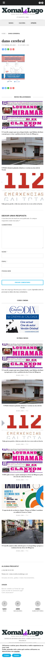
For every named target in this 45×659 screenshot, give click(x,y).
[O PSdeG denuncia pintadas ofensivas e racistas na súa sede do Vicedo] (22, 403)
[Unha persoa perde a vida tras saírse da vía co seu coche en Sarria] (22, 438)
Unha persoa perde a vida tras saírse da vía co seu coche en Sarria (22, 204)
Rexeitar (16, 655)
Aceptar (6, 655)
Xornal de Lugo (10, 45)
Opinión (33, 23)
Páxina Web (6, 271)
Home (4, 33)
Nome (4, 252)
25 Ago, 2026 (20, 479)
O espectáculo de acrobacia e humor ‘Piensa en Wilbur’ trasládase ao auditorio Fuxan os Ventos (22, 511)
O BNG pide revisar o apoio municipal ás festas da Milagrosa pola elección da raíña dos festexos (22, 475)
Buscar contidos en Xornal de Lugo (13, 588)
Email (4, 261)
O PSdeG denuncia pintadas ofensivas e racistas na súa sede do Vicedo (21, 169)
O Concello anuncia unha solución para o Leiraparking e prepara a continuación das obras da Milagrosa (22, 546)
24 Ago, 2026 (20, 551)
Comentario (7, 225)
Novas (11, 23)
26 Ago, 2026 (20, 375)
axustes (17, 651)
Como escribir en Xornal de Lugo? (12, 590)
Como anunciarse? (7, 592)
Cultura (22, 23)
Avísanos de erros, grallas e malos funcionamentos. (18, 578)
